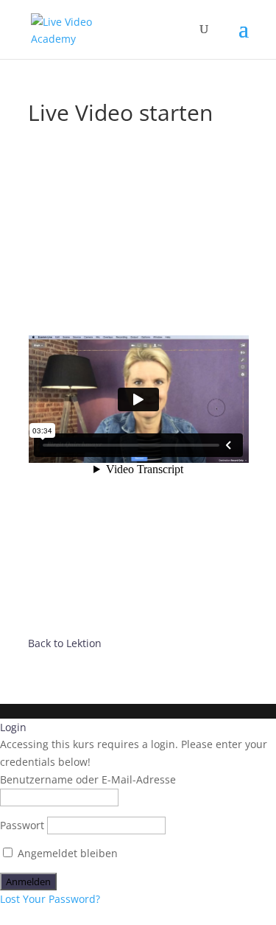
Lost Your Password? (50, 899)
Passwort (22, 825)
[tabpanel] (138, 402)
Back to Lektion (65, 643)
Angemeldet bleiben (66, 853)
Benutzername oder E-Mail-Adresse (88, 779)
